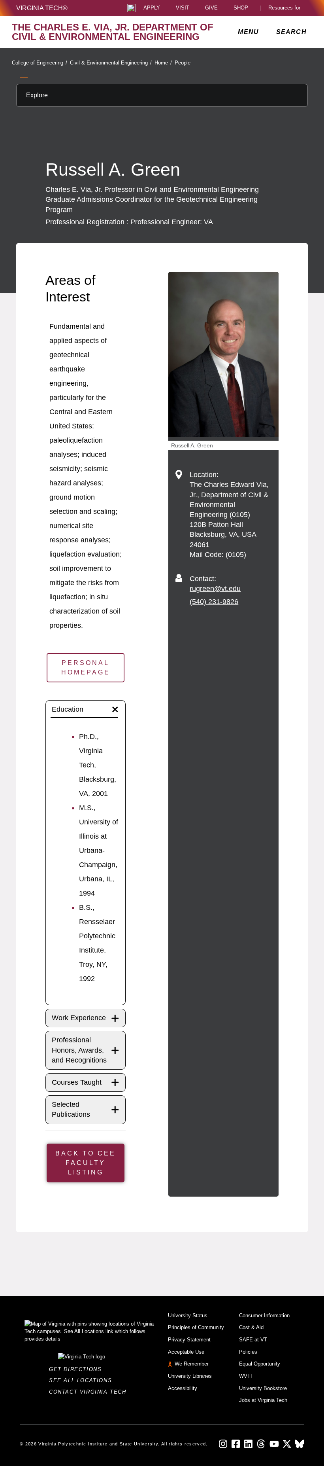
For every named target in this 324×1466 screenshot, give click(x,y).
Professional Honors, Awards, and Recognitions (79, 1050)
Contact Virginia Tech (90, 1392)
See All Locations (82, 1380)
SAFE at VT (253, 1340)
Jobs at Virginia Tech (263, 1400)
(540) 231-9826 (214, 602)
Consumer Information (264, 1315)
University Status (187, 1315)
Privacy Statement (189, 1340)
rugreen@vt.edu (215, 589)
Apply (151, 8)
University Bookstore (263, 1388)
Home (163, 63)
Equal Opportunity (259, 1364)
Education (67, 709)
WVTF (246, 1376)
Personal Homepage (85, 667)
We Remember (192, 1364)
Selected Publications (71, 1109)
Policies (248, 1352)
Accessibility (182, 1388)
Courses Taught (77, 1082)
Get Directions (77, 1369)
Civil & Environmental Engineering (111, 63)
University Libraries (190, 1376)
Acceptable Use (186, 1352)
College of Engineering (39, 63)
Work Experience (79, 1018)
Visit (182, 8)
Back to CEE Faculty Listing (85, 1163)
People (182, 63)
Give (211, 8)
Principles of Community (196, 1327)
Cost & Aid (251, 1327)
